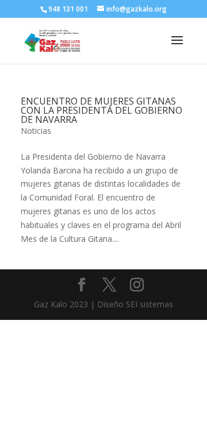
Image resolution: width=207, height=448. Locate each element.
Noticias (36, 130)
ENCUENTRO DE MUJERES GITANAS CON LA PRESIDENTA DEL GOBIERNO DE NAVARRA (101, 110)
